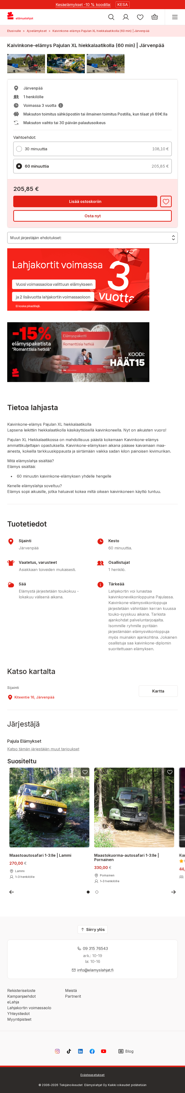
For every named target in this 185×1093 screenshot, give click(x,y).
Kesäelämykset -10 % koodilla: (83, 4)
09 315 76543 (95, 948)
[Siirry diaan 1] (88, 892)
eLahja (13, 1002)
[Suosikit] (140, 17)
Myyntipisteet (19, 1019)
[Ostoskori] (154, 17)
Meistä (71, 990)
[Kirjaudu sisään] (126, 17)
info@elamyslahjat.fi (95, 970)
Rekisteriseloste (21, 990)
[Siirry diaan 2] (96, 892)
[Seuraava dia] (173, 892)
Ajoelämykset (36, 31)
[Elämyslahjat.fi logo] (21, 17)
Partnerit (73, 996)
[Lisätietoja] (61, 105)
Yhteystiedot (18, 1013)
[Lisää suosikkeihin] (166, 201)
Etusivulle (14, 31)
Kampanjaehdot (21, 996)
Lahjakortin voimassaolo (29, 1007)
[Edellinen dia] (11, 892)
